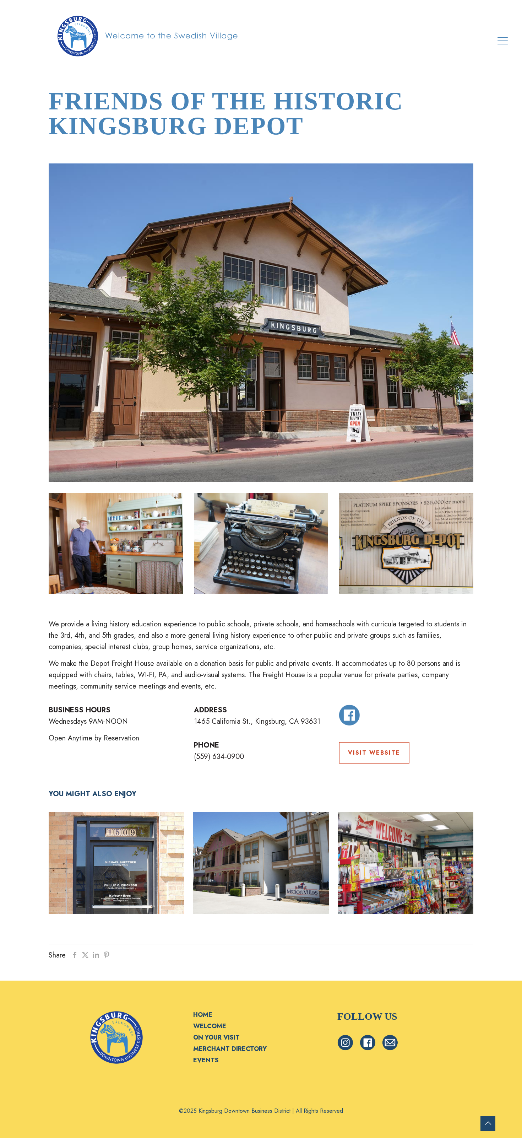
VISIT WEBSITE (374, 753)
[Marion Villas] (261, 863)
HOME (202, 1014)
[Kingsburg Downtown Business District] (148, 35)
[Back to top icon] (487, 1123)
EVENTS (206, 1060)
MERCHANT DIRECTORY (230, 1048)
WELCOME (209, 1026)
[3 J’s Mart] (405, 863)
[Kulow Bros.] (116, 863)
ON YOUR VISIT (216, 1037)
